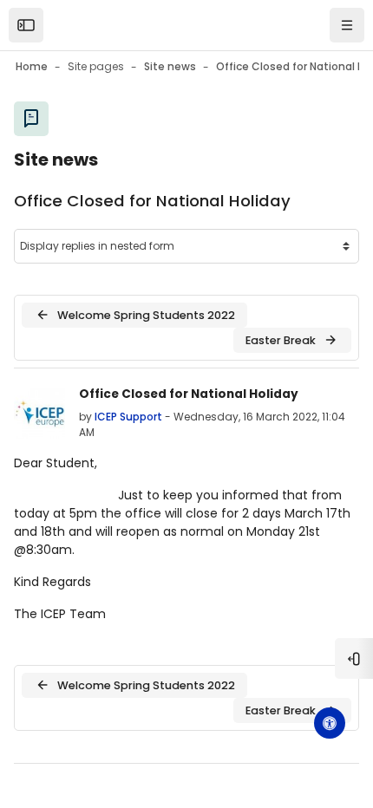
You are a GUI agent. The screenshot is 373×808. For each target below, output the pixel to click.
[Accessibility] (329, 723)
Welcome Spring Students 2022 (146, 315)
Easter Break (280, 340)
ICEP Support (128, 416)
